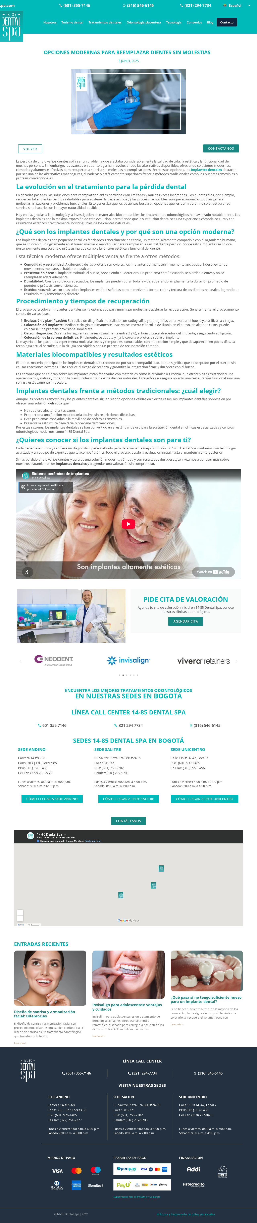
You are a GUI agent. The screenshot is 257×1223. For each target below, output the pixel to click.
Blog (210, 22)
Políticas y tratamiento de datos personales (186, 1214)
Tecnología (174, 22)
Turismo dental (72, 22)
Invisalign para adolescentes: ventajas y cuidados (127, 1007)
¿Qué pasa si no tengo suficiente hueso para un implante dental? (206, 999)
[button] (20, 661)
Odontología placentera (144, 22)
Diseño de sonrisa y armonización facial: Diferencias (44, 1014)
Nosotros (49, 22)
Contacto (227, 22)
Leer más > (20, 1043)
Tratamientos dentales (105, 22)
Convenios (194, 22)
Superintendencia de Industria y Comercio (136, 1196)
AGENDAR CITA (185, 621)
